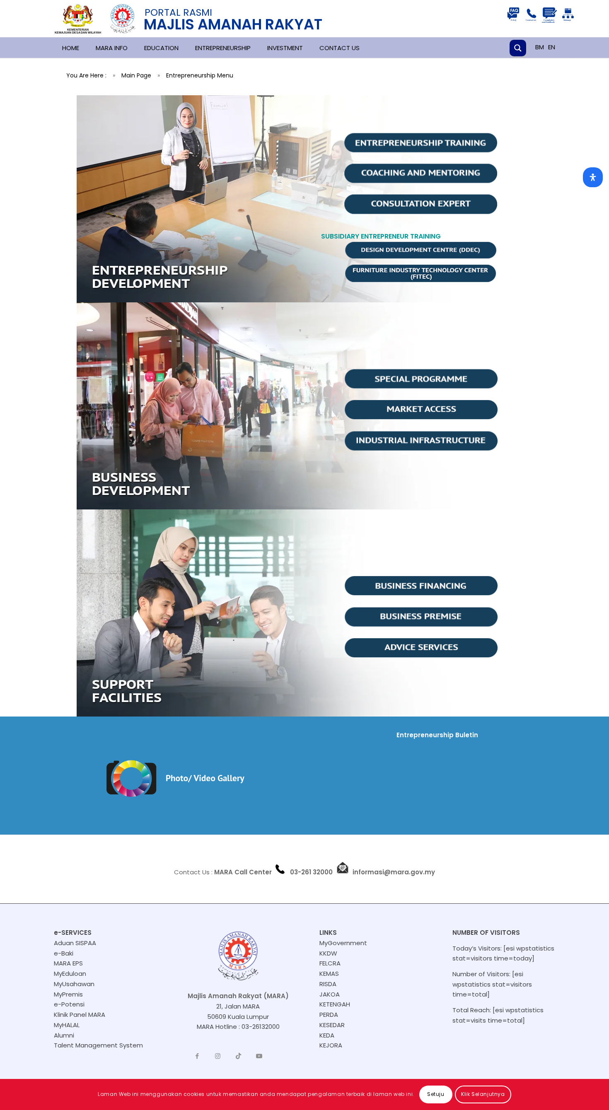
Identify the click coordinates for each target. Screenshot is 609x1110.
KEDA (326, 1035)
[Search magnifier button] (518, 48)
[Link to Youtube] (259, 1056)
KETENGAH (334, 1004)
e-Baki (63, 953)
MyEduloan (70, 973)
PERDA (328, 1014)
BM (539, 47)
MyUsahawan (74, 984)
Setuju (436, 1094)
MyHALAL (67, 1025)
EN (551, 47)
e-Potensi (69, 1004)
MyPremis (68, 994)
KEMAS (329, 973)
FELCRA (330, 963)
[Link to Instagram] (218, 1056)
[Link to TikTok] (238, 1056)
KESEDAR (332, 1025)
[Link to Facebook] (197, 1056)
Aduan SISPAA (75, 943)
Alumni (64, 1035)
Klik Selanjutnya (483, 1094)
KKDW (328, 953)
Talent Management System (98, 1045)
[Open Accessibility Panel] (593, 177)
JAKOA (329, 994)
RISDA (327, 984)
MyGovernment (343, 943)
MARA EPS (68, 963)
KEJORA (330, 1045)
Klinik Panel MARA (79, 1014)
